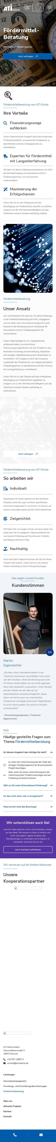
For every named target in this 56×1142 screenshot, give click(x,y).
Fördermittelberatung (13, 1091)
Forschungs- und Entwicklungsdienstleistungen (25, 1086)
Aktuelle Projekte (12, 1106)
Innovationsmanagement (14, 1081)
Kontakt (7, 1116)
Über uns (7, 1101)
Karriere (7, 1111)
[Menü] (49, 7)
